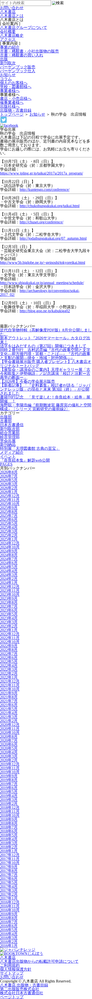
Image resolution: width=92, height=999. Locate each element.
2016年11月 (10, 906)
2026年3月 (9, 484)
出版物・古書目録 (15, 110)
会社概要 (8, 31)
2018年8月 (9, 823)
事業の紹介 (10, 47)
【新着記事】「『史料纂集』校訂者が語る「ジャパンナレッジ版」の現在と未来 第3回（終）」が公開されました (45, 389)
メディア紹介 (12, 452)
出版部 (6, 417)
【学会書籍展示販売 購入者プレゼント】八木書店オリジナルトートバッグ (45, 364)
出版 (4, 59)
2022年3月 (9, 669)
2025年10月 (10, 504)
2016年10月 (10, 910)
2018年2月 (9, 847)
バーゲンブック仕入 (17, 71)
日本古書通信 (12, 425)
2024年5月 (9, 567)
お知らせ (8, 75)
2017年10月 (10, 863)
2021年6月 (9, 705)
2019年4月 (9, 796)
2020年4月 (9, 752)
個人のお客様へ (13, 83)
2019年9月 (9, 776)
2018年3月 (9, 843)
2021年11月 (10, 685)
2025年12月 (10, 496)
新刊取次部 (10, 429)
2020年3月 (9, 756)
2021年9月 (9, 693)
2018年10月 (10, 815)
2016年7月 (9, 922)
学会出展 (8, 440)
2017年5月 (9, 882)
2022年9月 (9, 646)
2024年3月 (9, 575)
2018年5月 (9, 835)
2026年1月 (9, 492)
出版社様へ (10, 106)
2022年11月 (10, 638)
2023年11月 (10, 590)
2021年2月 (9, 721)
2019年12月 (10, 764)
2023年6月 (9, 610)
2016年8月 (9, 918)
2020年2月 (9, 760)
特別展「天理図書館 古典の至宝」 (30, 448)
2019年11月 (10, 768)
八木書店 (8, 12)
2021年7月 (9, 701)
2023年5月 (9, 614)
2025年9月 (9, 508)
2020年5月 (9, 748)
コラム (6, 79)
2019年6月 (9, 788)
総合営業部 (10, 433)
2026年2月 (9, 488)
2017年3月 (9, 890)
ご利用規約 (10, 965)
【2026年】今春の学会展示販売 (27, 381)
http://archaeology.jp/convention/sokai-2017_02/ (39, 293)
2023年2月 (9, 626)
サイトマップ (12, 973)
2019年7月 (9, 784)
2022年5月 (9, 661)
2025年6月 (9, 519)
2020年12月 (10, 725)
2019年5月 (9, 792)
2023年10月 (10, 594)
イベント (8, 456)
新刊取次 (8, 63)
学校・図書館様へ (15, 87)
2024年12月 (10, 543)
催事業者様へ (12, 102)
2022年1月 (9, 677)
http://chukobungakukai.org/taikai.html (49, 206)
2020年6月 (9, 744)
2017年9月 (9, 867)
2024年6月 (9, 563)
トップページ (12, 114)
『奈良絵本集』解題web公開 (25, 460)
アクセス (8, 39)
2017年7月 (9, 874)
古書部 (6, 421)
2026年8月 (9, 472)
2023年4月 (9, 618)
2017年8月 (9, 871)
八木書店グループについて (23, 27)
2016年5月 (9, 930)
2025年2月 (9, 535)
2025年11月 (10, 500)
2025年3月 (9, 531)
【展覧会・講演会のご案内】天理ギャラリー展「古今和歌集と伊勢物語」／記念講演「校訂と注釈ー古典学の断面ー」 (45, 373)
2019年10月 (10, 772)
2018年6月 (9, 831)
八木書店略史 (12, 35)
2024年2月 (9, 579)
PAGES (6, 464)
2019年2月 (9, 803)
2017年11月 (10, 859)
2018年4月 (9, 839)
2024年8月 (9, 555)
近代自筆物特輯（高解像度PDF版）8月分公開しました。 (46, 332)
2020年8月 (9, 736)
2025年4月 (9, 527)
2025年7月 (9, 515)
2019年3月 (9, 800)
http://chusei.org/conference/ (41, 222)
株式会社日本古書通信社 (21, 993)
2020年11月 (10, 729)
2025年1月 (9, 539)
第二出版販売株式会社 (19, 989)
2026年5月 (9, 480)
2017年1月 (9, 898)
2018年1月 (9, 851)
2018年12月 (10, 807)
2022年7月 (9, 654)
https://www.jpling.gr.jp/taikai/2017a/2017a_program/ (41, 173)
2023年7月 (9, 606)
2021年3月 (9, 717)
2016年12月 (10, 902)
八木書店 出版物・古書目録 (24, 985)
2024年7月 (9, 559)
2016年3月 (9, 938)
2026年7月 (9, 476)
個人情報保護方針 (15, 969)
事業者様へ (10, 91)
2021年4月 (9, 713)
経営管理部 (10, 437)
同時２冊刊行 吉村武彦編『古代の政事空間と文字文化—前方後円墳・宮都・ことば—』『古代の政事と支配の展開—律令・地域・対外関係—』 (45, 354)
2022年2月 (9, 673)
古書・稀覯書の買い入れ (21, 55)
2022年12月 (10, 634)
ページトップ (12, 997)
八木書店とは (12, 16)
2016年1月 (9, 946)
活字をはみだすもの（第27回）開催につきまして (43, 346)
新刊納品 (8, 444)
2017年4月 (9, 886)
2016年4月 (9, 934)
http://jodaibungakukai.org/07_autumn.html (53, 238)
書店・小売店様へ (15, 98)
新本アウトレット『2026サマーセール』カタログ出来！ (45, 340)
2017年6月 (9, 878)
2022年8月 (9, 650)
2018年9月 (9, 819)
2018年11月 (10, 811)
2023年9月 (9, 598)
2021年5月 (9, 709)
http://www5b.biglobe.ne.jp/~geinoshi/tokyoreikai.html (42, 262)
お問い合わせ (12, 977)
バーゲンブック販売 (17, 67)
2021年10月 (10, 689)
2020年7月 (9, 740)
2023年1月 (9, 630)
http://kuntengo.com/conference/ (44, 189)
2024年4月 (9, 571)
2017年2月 (9, 894)
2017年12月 (10, 855)
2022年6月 (9, 657)
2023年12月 (10, 586)
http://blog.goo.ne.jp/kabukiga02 (45, 311)
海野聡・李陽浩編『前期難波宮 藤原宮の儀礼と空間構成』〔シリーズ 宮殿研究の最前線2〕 (45, 407)
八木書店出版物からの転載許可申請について (39, 961)
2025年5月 (9, 523)
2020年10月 (10, 732)
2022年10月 (10, 642)
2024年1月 (9, 583)
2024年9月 (9, 551)
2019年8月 (9, 780)
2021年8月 (9, 697)
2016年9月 (9, 914)
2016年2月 (9, 942)
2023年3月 (9, 622)
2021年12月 (10, 681)
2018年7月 (9, 827)
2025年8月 (9, 511)
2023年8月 (9, 602)
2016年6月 (9, 926)
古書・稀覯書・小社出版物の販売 (29, 51)
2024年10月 (10, 547)
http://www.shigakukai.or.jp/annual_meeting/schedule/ (42, 283)
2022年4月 (9, 665)
